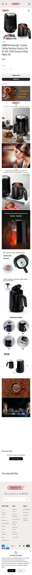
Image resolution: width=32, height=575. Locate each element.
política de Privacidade (15, 533)
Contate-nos (25, 512)
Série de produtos (4, 513)
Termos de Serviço (14, 510)
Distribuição (4, 520)
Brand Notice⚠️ (5, 540)
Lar (2, 509)
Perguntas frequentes (25, 519)
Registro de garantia (14, 523)
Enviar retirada (15, 537)
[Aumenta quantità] (11, 69)
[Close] (30, 551)
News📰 (4, 526)
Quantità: (4, 65)
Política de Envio (16, 519)
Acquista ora (16, 79)
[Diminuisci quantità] (4, 69)
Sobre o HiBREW (5, 523)
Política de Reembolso (14, 515)
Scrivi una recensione (16, 458)
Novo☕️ (3, 517)
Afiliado (3, 529)
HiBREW (3, 42)
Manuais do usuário (14, 528)
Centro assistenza (4, 533)
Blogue (3, 537)
